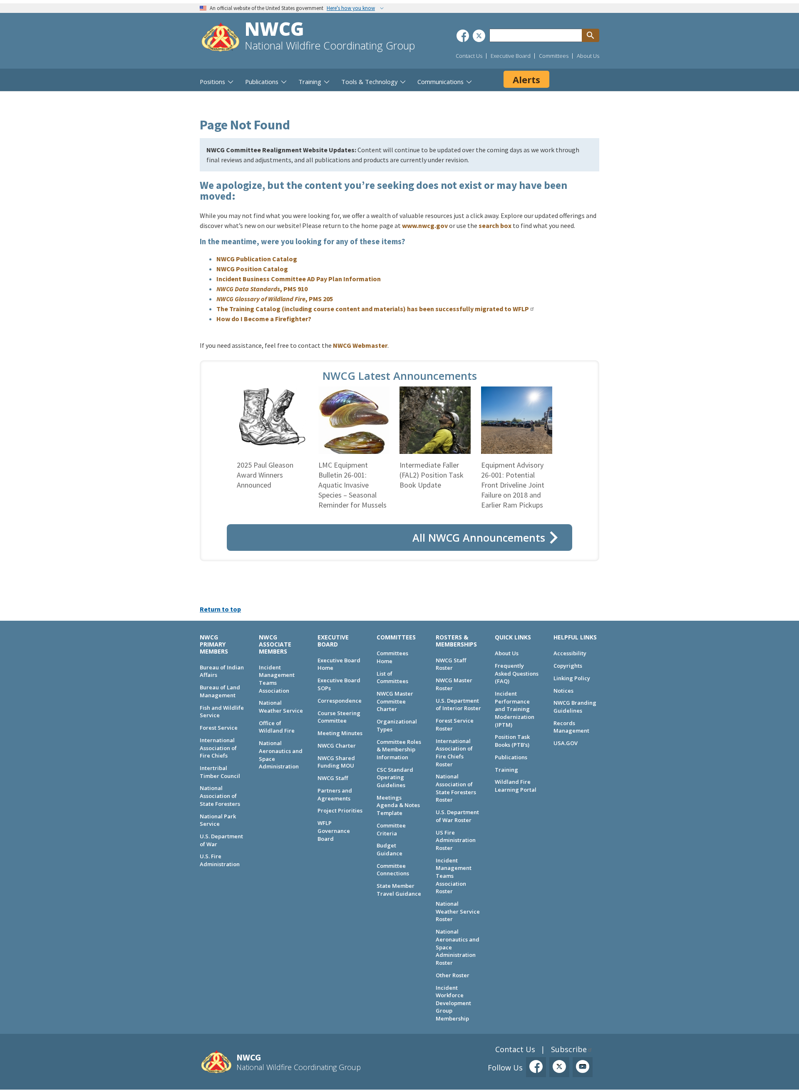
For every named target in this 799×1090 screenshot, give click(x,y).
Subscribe (569, 1049)
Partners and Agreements (335, 794)
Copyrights (567, 665)
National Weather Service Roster (458, 911)
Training (506, 769)
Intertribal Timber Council (220, 772)
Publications (511, 757)
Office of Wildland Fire (277, 727)
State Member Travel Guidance (399, 889)
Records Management (571, 727)
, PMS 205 (274, 299)
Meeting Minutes (340, 733)
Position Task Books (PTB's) (512, 740)
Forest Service (219, 727)
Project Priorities (340, 810)
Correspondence (340, 700)
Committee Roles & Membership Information (399, 749)
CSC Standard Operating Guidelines (395, 777)
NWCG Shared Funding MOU (336, 762)
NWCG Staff (333, 778)
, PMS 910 (262, 289)
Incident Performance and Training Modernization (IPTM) (514, 709)
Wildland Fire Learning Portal (515, 785)
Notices (563, 690)
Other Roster (452, 975)
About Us (588, 55)
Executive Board (511, 55)
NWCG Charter (337, 745)
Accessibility (569, 653)
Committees (553, 55)
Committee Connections (393, 869)
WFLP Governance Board (334, 830)
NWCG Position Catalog (252, 269)
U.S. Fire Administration (220, 860)
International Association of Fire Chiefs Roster (454, 752)
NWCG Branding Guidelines (574, 706)
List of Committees (392, 677)
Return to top (220, 609)
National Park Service (218, 820)
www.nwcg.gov (425, 225)
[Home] (220, 38)
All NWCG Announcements (478, 537)
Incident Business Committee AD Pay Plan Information (298, 279)
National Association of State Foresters (220, 795)
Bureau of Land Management (220, 691)
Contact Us (469, 55)
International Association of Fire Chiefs (218, 747)
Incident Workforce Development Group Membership (453, 1003)
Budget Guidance (389, 849)
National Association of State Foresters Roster (456, 788)
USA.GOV (565, 743)
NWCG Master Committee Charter (395, 701)
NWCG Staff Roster (451, 664)
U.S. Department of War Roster (457, 816)
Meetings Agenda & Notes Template (398, 805)
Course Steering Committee (339, 717)
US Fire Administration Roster (456, 840)
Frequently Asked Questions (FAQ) (516, 673)
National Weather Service (281, 706)
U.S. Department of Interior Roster (458, 704)
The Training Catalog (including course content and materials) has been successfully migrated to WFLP (372, 309)
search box (495, 225)
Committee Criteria (391, 829)
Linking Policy (571, 678)
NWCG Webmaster (360, 345)
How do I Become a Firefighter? (263, 319)
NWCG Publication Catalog (256, 259)
